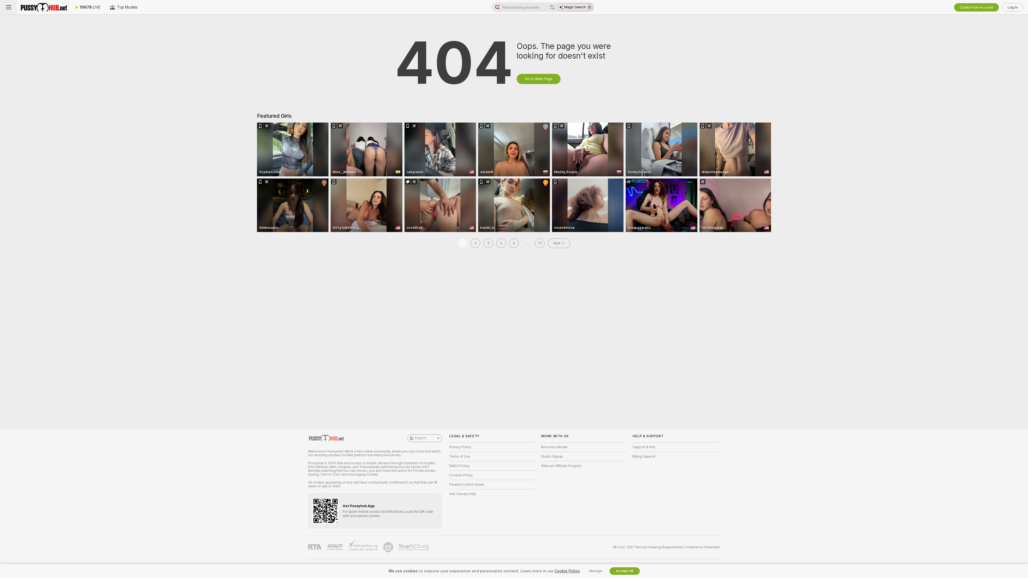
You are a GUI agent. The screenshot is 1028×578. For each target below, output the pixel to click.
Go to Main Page (538, 79)
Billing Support (644, 456)
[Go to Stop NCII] (414, 547)
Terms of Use (459, 456)
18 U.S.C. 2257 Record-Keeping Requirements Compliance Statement (666, 547)
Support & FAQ (644, 447)
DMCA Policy (459, 466)
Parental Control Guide (466, 484)
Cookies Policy (461, 475)
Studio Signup (552, 456)
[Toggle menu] (8, 7)
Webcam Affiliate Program (561, 466)
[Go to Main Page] (44, 7)
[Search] (552, 7)
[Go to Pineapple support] (388, 547)
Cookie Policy (567, 571)
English (420, 438)
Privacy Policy (460, 447)
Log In (1013, 7)
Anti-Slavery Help (462, 494)
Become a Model (554, 447)
